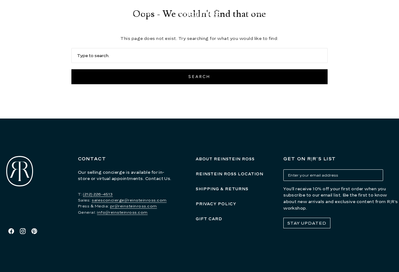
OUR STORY (138, 14)
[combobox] (199, 55)
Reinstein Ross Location (229, 174)
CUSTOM (255, 14)
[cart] (393, 14)
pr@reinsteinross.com (133, 206)
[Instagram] (22, 231)
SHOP (94, 14)
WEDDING (300, 14)
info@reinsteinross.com (122, 212)
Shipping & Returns (222, 189)
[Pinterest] (34, 231)
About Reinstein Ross (225, 159)
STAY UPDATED (306, 223)
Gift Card (209, 218)
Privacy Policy (216, 204)
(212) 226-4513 (98, 194)
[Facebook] (11, 231)
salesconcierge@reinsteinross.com (129, 200)
